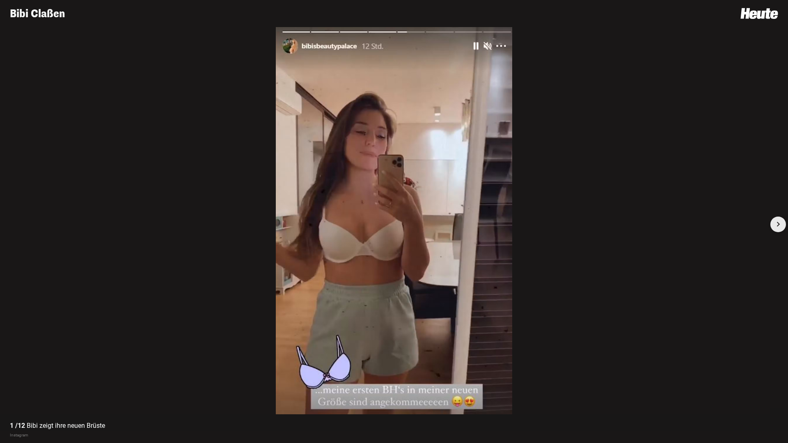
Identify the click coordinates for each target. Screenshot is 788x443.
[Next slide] (778, 224)
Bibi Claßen (37, 14)
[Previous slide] (10, 224)
